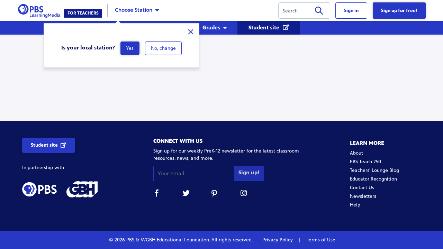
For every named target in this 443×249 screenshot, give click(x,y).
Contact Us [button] (362, 188)
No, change (163, 48)
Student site (264, 27)
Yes (130, 48)
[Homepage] (40, 10)
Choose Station (133, 10)
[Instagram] (244, 194)
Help (355, 205)
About (356, 153)
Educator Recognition (373, 179)
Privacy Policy (278, 240)
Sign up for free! (399, 10)
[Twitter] (185, 194)
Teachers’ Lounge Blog (374, 170)
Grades (211, 27)
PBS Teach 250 (365, 162)
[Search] (319, 11)
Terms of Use (320, 240)
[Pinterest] (214, 194)
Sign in (351, 10)
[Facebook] (156, 194)
